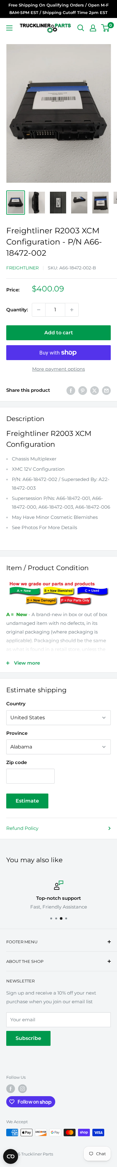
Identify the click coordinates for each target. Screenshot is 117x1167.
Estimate (27, 801)
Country (16, 704)
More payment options (58, 369)
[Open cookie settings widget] (10, 1156)
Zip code (16, 762)
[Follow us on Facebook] (10, 1088)
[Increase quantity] (71, 309)
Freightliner (22, 268)
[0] (106, 28)
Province (16, 733)
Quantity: (17, 310)
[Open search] (80, 28)
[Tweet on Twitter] (94, 390)
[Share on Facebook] (70, 390)
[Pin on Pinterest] (82, 390)
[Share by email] (106, 390)
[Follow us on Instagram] (22, 1088)
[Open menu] (9, 27)
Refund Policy (22, 828)
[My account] (93, 28)
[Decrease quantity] (38, 309)
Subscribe (28, 1038)
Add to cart (58, 333)
